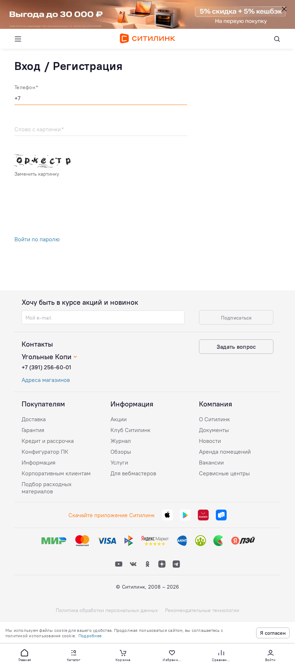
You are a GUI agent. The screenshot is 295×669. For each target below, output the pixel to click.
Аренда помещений (225, 451)
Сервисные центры (224, 473)
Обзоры (120, 451)
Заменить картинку (36, 174)
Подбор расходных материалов (47, 487)
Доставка (34, 419)
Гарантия (33, 429)
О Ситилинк (214, 419)
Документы (214, 429)
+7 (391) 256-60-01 (46, 367)
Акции (118, 419)
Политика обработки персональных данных (107, 610)
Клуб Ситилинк (130, 429)
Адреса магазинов (46, 379)
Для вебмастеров (133, 473)
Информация (38, 462)
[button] (24, 655)
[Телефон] (100, 99)
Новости (210, 440)
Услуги (119, 462)
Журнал (120, 440)
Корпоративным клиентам (56, 473)
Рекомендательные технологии (202, 610)
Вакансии (211, 462)
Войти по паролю (37, 239)
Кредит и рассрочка (48, 440)
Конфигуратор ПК (45, 451)
